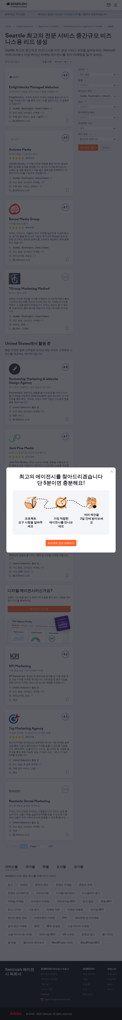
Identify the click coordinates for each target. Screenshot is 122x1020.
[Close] (112, 471)
